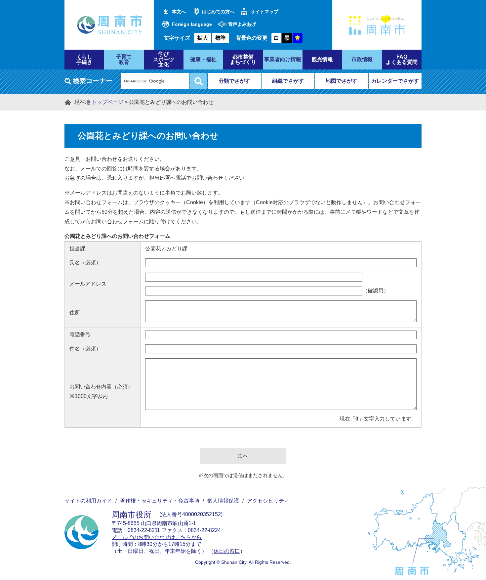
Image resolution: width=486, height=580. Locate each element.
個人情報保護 (223, 501)
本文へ (179, 11)
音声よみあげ (242, 24)
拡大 (202, 38)
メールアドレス (87, 284)
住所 (74, 312)
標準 (220, 38)
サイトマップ (264, 11)
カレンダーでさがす (395, 81)
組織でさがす (288, 81)
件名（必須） (85, 348)
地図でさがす (341, 81)
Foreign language (192, 24)
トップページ (107, 102)
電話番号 (80, 334)
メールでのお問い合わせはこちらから (157, 537)
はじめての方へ (218, 11)
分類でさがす (234, 81)
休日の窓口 (227, 551)
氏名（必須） (85, 262)
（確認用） (375, 290)
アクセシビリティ (268, 501)
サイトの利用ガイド (88, 501)
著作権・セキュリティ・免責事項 (159, 501)
